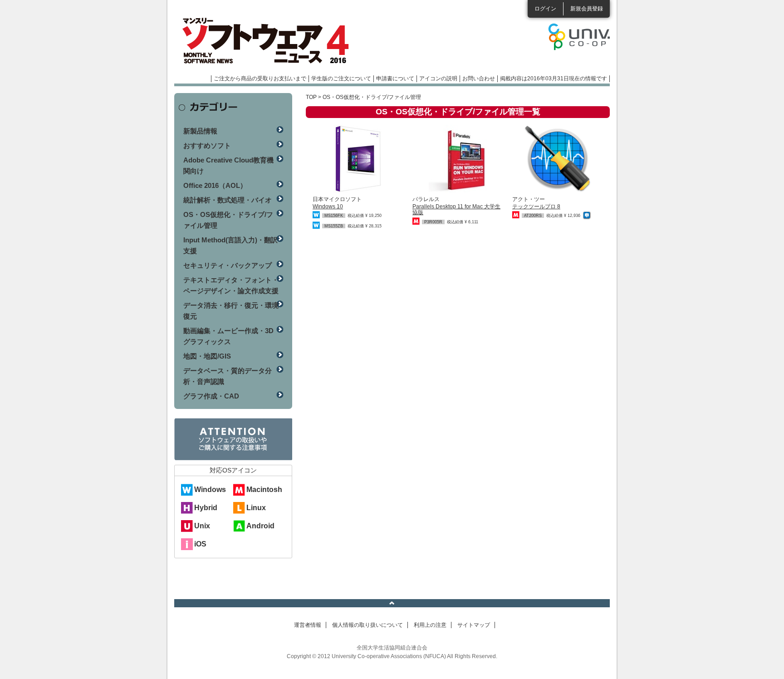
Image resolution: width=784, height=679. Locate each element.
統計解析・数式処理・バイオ (227, 200)
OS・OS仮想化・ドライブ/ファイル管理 (228, 220)
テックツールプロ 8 (536, 206)
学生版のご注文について (341, 78)
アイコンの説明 (438, 78)
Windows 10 (328, 206)
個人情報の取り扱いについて (367, 625)
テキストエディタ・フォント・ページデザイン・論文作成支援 (231, 285)
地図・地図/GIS (207, 356)
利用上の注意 (430, 625)
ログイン (545, 8)
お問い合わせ (478, 78)
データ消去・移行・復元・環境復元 (231, 310)
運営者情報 (307, 625)
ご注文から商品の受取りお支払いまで (260, 78)
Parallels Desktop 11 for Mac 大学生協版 (456, 209)
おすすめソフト (207, 145)
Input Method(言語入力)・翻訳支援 (230, 245)
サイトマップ (473, 625)
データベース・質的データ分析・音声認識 (227, 376)
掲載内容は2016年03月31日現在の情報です (553, 78)
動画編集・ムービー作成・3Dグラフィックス (228, 336)
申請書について (395, 78)
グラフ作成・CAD (211, 396)
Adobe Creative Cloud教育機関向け (228, 165)
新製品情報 (200, 131)
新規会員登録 (586, 8)
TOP (311, 97)
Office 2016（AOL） (215, 185)
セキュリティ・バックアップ (227, 265)
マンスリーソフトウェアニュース (270, 41)
